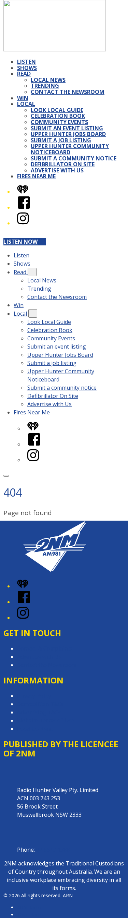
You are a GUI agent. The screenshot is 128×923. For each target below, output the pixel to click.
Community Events (59, 122)
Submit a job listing (61, 140)
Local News (48, 80)
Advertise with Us (57, 170)
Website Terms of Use (45, 720)
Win (22, 98)
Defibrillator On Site (63, 164)
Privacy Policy (34, 696)
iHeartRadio (30, 914)
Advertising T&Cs (39, 712)
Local (26, 104)
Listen (26, 61)
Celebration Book (58, 116)
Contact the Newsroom (67, 92)
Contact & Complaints (44, 648)
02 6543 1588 (53, 849)
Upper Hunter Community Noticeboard (70, 149)
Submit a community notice (73, 158)
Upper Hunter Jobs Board (68, 134)
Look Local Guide (57, 110)
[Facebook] (24, 207)
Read (24, 73)
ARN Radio (29, 907)
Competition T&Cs (40, 704)
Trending (45, 85)
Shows (27, 68)
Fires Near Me (36, 176)
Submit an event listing (67, 128)
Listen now (20, 241)
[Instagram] (23, 223)
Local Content (35, 728)
